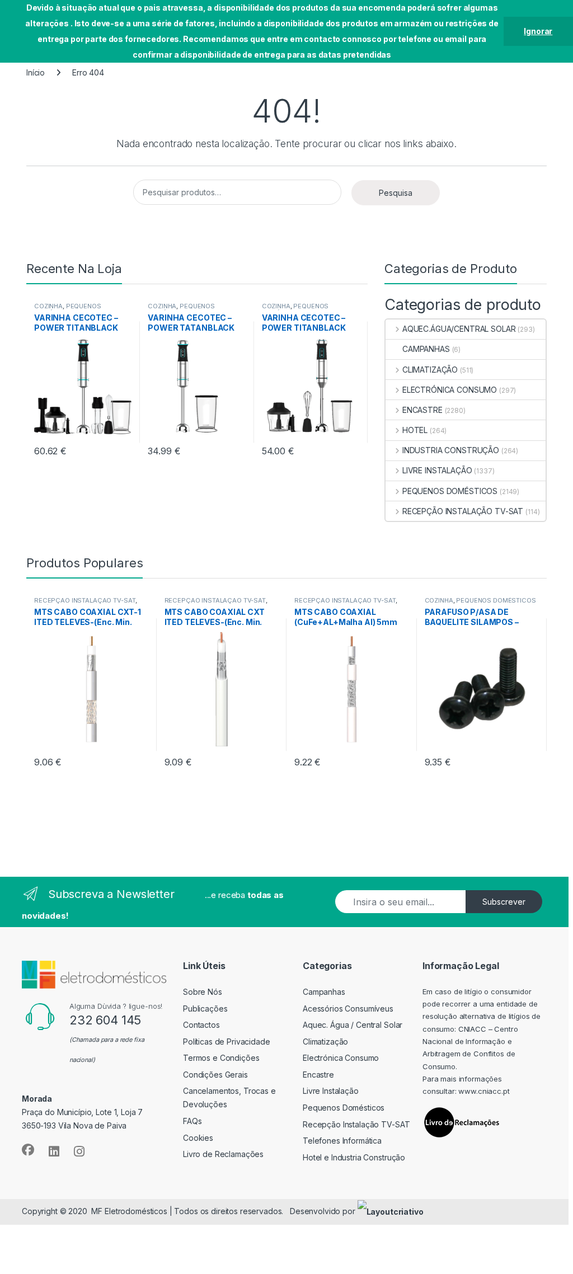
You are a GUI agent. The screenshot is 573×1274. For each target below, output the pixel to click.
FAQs (192, 1121)
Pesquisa (395, 193)
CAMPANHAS (426, 349)
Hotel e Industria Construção (354, 1157)
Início (35, 72)
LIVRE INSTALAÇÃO (437, 470)
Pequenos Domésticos (343, 1107)
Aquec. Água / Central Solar (352, 1024)
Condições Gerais (215, 1074)
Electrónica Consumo (341, 1058)
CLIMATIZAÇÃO (430, 369)
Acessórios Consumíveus (348, 1008)
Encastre (318, 1074)
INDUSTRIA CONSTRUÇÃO (450, 450)
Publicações (205, 1008)
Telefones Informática (342, 1140)
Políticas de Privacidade (226, 1041)
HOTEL (415, 430)
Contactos (201, 1024)
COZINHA (48, 306)
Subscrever (503, 901)
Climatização (325, 1041)
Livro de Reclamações (223, 1154)
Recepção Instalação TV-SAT (356, 1124)
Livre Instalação (331, 1091)
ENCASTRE (422, 410)
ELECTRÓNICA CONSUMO (449, 389)
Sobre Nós (202, 991)
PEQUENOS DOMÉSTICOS (67, 309)
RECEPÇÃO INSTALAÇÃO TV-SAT (462, 511)
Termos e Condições (221, 1058)
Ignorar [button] (538, 31)
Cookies (198, 1138)
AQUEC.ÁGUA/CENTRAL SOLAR (458, 328)
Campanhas (324, 991)
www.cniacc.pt (483, 1091)
